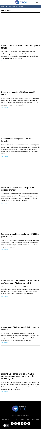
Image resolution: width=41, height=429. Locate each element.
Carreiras (5, 419)
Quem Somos (15, 419)
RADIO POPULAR (5, 6)
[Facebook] (12, 423)
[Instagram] (18, 423)
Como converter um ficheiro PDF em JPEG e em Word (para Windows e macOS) (20, 282)
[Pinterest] (22, 423)
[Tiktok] (28, 423)
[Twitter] (15, 423)
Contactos (25, 419)
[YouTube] (25, 423)
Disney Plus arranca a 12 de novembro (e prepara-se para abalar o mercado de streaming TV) (18, 376)
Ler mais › (4, 61)
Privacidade (35, 419)
